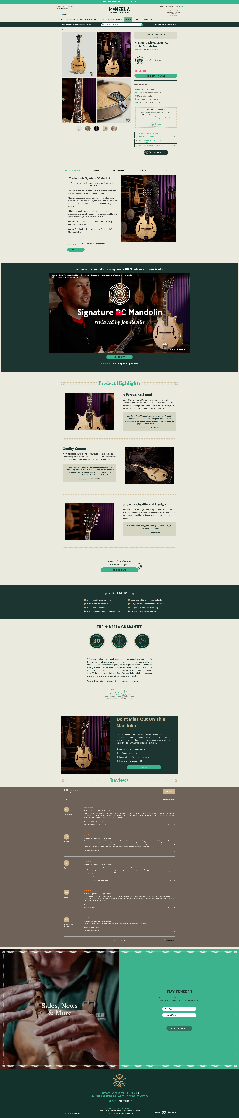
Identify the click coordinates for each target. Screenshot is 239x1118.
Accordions (72, 20)
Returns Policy (105, 681)
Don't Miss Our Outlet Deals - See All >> (119, 2)
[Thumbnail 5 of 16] (114, 128)
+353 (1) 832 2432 (112, 1113)
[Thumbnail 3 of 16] (96, 128)
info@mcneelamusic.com (126, 1113)
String (110, 20)
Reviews (96, 170)
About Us (118, 1092)
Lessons (160, 20)
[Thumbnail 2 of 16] (88, 128)
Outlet (128, 20)
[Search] (142, 24)
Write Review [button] (169, 791)
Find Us (132, 1092)
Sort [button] (65, 800)
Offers (137, 20)
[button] (114, 940)
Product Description (72, 170)
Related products (119, 170)
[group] (73, 790)
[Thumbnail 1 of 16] (79, 128)
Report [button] (102, 824)
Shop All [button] (60, 20)
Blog (168, 20)
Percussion (99, 20)
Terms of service (137, 1096)
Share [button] (106, 824)
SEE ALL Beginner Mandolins (143, 52)
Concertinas (85, 20)
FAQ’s (166, 170)
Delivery (143, 170)
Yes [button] (99, 824)
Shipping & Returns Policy (107, 1096)
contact (160, 6)
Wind (118, 20)
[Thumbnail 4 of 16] (105, 128)
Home (106, 1092)
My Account (169, 6)
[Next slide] (129, 99)
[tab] (169, 800)
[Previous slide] (63, 99)
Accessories (148, 20)
